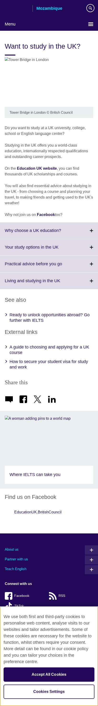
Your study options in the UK (42, 250)
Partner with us (16, 559)
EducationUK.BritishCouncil (38, 512)
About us (12, 549)
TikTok (19, 606)
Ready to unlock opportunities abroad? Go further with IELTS (50, 317)
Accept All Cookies (49, 674)
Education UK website (37, 168)
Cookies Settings (49, 692)
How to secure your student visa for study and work (49, 364)
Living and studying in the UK (43, 283)
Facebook (46, 215)
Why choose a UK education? (43, 233)
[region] (49, 656)
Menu (10, 24)
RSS (62, 596)
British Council (17, 8)
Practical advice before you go (44, 266)
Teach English (15, 569)
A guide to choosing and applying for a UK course (49, 350)
